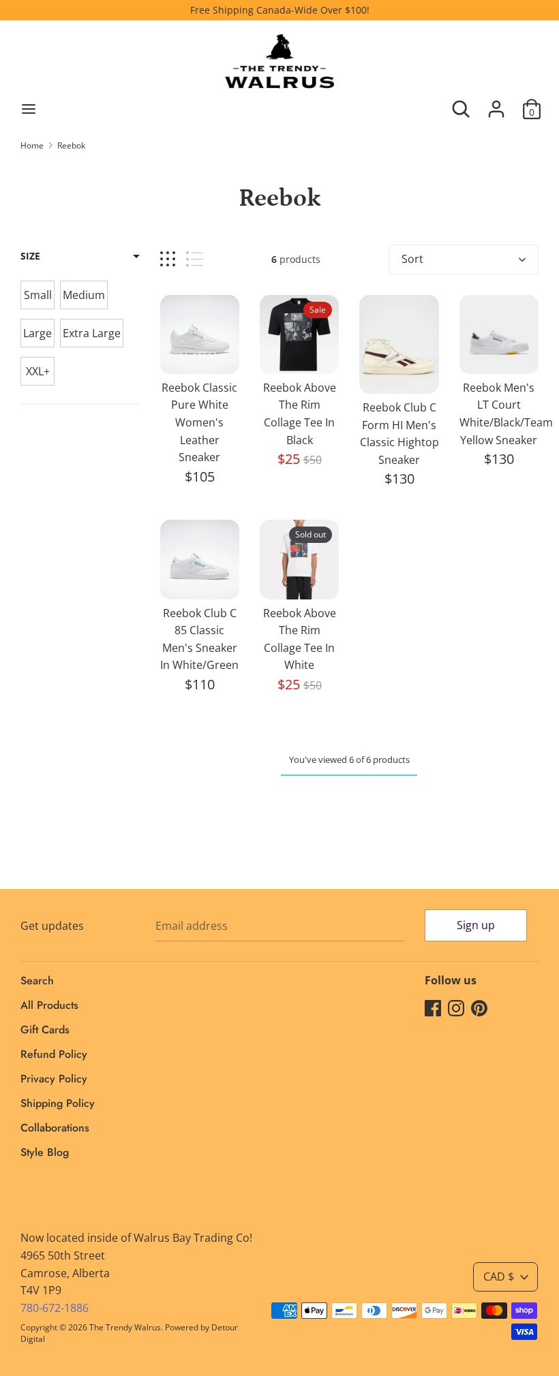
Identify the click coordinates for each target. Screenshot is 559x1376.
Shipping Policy (57, 1103)
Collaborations (54, 1128)
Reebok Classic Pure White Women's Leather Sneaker (199, 422)
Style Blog (44, 1152)
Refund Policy (53, 1054)
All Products (49, 1005)
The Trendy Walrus (125, 1327)
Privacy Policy (53, 1078)
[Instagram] (456, 1007)
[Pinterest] (479, 1007)
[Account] (496, 103)
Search (37, 980)
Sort (412, 258)
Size (30, 255)
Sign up (476, 925)
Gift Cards (45, 1029)
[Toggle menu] (29, 109)
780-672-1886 (54, 1307)
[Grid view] (167, 259)
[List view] (194, 259)
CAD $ (498, 1276)
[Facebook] (433, 1007)
